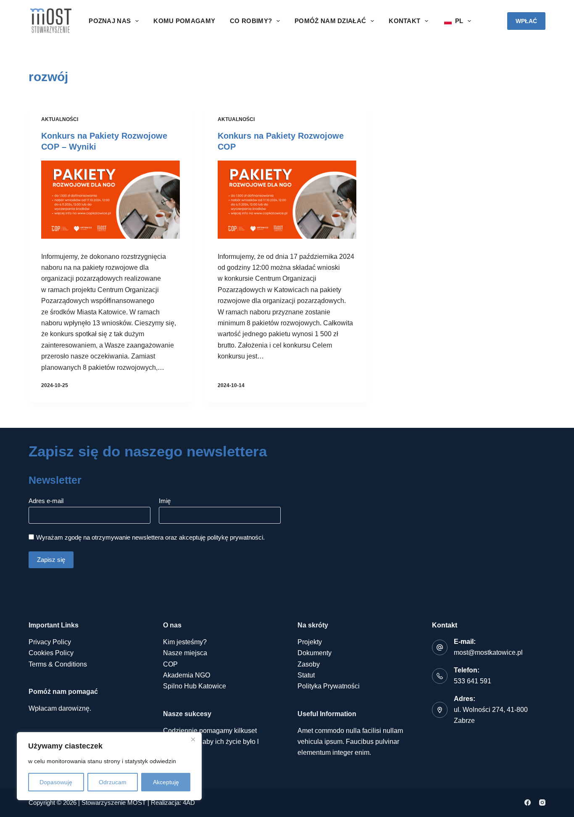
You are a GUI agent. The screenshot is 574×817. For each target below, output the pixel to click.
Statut (306, 675)
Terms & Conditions (58, 664)
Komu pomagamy (184, 20)
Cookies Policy (51, 652)
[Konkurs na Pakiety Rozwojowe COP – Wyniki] (110, 200)
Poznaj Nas (110, 20)
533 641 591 (472, 681)
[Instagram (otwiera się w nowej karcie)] (542, 802)
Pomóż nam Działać (330, 20)
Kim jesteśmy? (185, 642)
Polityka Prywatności (329, 686)
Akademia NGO (186, 675)
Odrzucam (112, 782)
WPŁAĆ (526, 21)
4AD (189, 802)
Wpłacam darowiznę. (60, 708)
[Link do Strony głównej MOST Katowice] (51, 21)
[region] (109, 766)
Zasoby (309, 664)
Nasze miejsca (185, 652)
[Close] (193, 739)
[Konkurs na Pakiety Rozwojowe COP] (287, 200)
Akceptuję (166, 782)
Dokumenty (315, 652)
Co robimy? (251, 20)
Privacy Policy (50, 642)
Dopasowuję (55, 782)
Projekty (310, 642)
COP (170, 664)
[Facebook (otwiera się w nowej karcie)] (527, 802)
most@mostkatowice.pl (488, 652)
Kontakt (404, 20)
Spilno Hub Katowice (194, 686)
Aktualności (59, 119)
